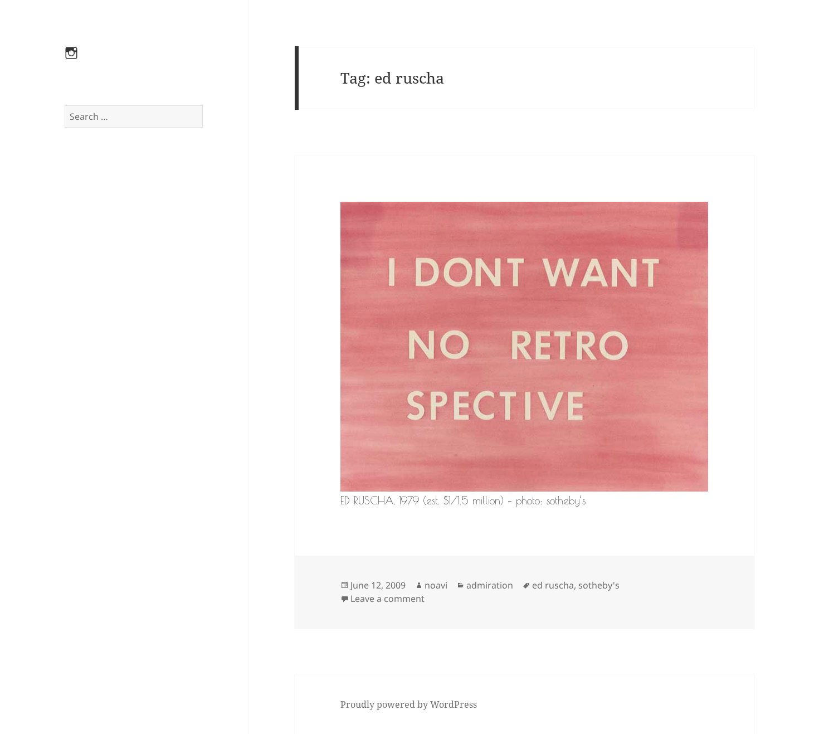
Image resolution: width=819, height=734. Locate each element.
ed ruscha (553, 585)
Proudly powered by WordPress (408, 704)
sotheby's (599, 585)
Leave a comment (387, 598)
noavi (436, 585)
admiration (489, 585)
